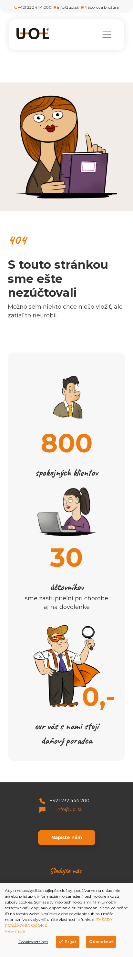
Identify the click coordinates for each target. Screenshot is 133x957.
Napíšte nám (66, 837)
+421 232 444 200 (35, 7)
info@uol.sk (68, 7)
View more (15, 931)
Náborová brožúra (102, 7)
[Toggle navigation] (107, 35)
